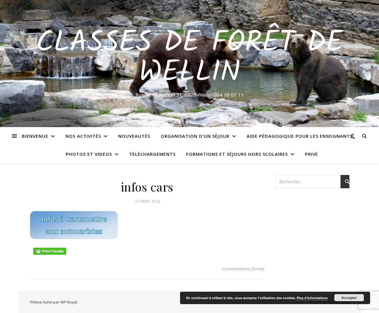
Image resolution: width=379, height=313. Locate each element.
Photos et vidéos (89, 154)
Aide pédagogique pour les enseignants (300, 136)
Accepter (349, 297)
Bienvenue (35, 136)
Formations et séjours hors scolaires (237, 154)
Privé (311, 154)
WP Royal (68, 302)
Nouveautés (134, 136)
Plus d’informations (312, 298)
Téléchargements (152, 154)
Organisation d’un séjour (195, 136)
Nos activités (83, 136)
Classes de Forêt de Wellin (189, 58)
